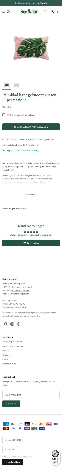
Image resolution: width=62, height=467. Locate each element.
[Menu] (3, 11)
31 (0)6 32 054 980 (20, 290)
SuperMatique (13, 457)
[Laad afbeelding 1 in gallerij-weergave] (31, 48)
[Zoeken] (10, 11)
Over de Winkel (9, 363)
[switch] (55, 462)
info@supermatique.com (18, 293)
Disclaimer (7, 354)
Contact (5, 359)
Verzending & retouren (12, 341)
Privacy (5, 350)
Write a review (31, 243)
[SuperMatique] (29, 11)
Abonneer (11, 403)
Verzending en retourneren (14, 208)
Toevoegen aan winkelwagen (31, 126)
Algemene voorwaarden (12, 346)
